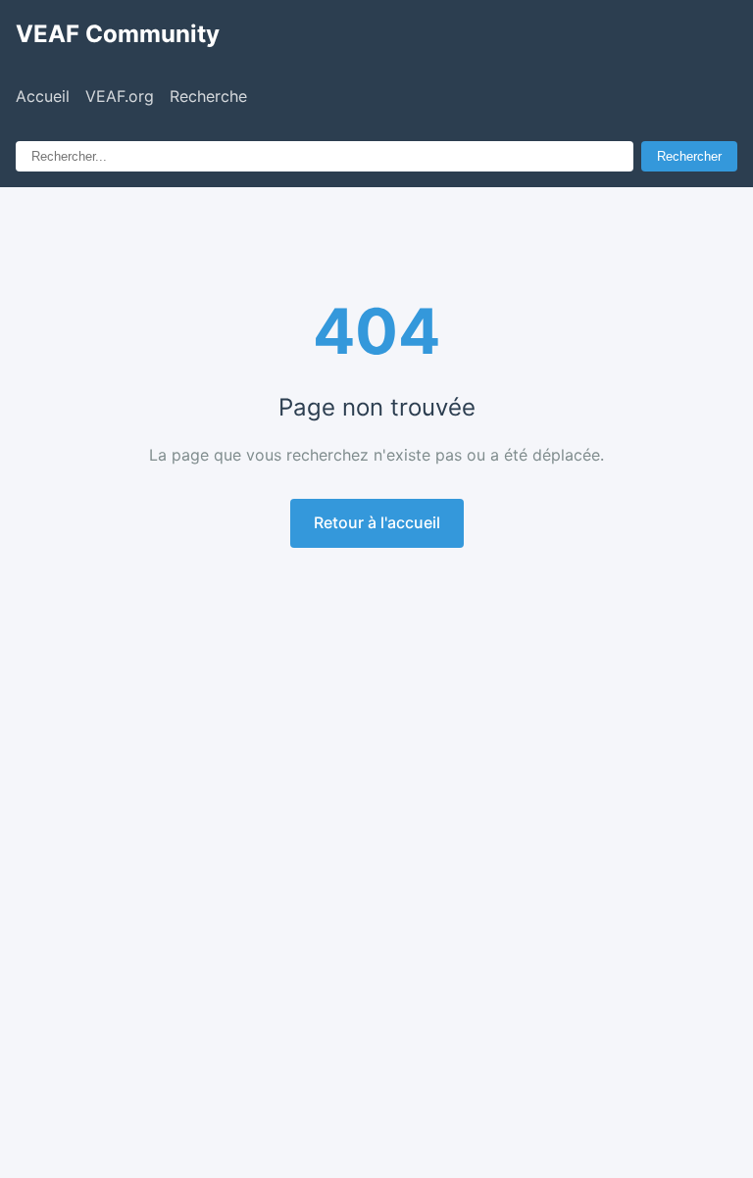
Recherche (208, 96)
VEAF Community (118, 34)
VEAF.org (119, 96)
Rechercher (689, 156)
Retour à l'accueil (377, 522)
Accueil (43, 96)
